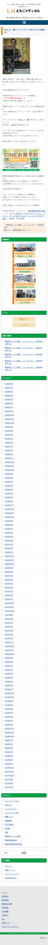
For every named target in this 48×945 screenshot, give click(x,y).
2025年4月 (9, 446)
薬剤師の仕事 (7, 904)
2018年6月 (9, 744)
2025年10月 (9, 423)
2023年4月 (9, 540)
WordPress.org (10, 878)
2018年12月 (9, 728)
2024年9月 (9, 474)
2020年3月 (9, 681)
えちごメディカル (16, 17)
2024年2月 (9, 501)
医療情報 (8, 821)
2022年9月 (9, 568)
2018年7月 (9, 740)
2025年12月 (9, 415)
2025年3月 (9, 450)
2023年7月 (9, 529)
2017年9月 (9, 779)
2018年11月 (9, 732)
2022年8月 (9, 572)
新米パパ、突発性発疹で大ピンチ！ (19, 230)
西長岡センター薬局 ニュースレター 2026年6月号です (23, 355)
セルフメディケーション (32, 213)
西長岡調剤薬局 (11, 840)
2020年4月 (9, 678)
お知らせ (19, 213)
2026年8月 (9, 384)
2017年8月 (9, 783)
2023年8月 (9, 525)
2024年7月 (9, 482)
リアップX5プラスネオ (17, 216)
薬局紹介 (5, 896)
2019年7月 (9, 705)
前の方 (13, 125)
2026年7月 (9, 388)
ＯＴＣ (12, 213)
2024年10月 (9, 470)
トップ (4, 892)
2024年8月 (9, 478)
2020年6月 (9, 670)
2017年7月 (9, 787)
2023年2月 (9, 548)
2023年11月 (9, 513)
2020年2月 (9, 685)
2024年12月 (9, 462)
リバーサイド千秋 (34, 216)
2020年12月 (9, 646)
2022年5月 (9, 584)
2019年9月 (9, 701)
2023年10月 (9, 517)
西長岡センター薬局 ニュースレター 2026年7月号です (23, 349)
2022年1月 (9, 599)
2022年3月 (9, 591)
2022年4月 (9, 587)
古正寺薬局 (9, 825)
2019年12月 (9, 693)
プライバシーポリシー (10, 927)
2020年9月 (9, 658)
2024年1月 (9, 505)
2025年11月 (9, 419)
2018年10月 (9, 736)
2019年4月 (9, 717)
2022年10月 (9, 564)
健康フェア (9, 817)
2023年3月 (9, 544)
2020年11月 (9, 650)
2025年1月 (9, 458)
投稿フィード (10, 870)
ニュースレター (11, 809)
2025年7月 (9, 435)
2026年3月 (9, 403)
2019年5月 (9, 713)
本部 (6, 832)
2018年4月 (9, 752)
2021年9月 (9, 615)
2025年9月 (9, 427)
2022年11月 (9, 560)
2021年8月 (9, 619)
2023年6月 (9, 533)
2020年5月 (9, 674)
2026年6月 (9, 392)
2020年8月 (9, 662)
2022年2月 (9, 595)
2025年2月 (9, 454)
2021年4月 (9, 634)
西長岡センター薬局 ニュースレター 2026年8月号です (23, 342)
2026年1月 (9, 411)
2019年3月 (9, 721)
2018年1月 (9, 764)
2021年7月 (9, 623)
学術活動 (5, 908)
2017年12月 (9, 768)
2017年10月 (9, 775)
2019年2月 (9, 725)
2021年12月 (9, 603)
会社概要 (5, 911)
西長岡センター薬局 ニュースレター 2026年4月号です (23, 368)
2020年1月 (9, 689)
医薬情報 (5, 900)
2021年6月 (9, 627)
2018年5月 (9, 748)
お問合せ (5, 915)
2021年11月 (9, 607)
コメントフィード (12, 874)
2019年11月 (9, 697)
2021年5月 (9, 631)
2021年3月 (9, 638)
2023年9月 (9, 521)
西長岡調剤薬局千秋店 (36, 211)
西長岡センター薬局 (12, 836)
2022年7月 (9, 576)
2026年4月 (9, 399)
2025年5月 (9, 442)
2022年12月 (9, 556)
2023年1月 (9, 552)
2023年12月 (9, 509)
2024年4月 (9, 493)
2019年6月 (9, 709)
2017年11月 (9, 772)
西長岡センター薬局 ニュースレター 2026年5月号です (23, 362)
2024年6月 (9, 486)
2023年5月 (9, 536)
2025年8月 (9, 431)
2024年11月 (9, 466)
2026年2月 (9, 407)
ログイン (8, 866)
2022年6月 (9, 580)
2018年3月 (9, 756)
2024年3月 (9, 497)
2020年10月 (9, 654)
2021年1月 (9, 642)
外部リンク (6, 923)
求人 (3, 919)
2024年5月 (9, 489)
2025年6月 (9, 439)
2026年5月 (9, 395)
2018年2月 (9, 760)
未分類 (7, 828)
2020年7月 (9, 666)
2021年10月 (9, 611)
